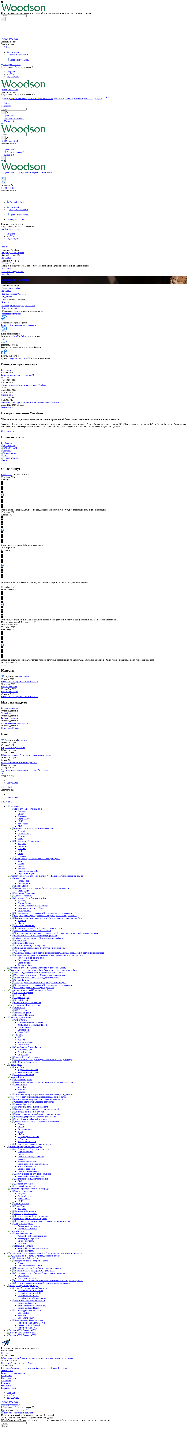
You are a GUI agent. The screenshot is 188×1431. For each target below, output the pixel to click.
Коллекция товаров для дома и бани (18, 305)
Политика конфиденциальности (19, 1413)
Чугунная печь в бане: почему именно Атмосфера (24, 770)
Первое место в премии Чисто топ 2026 (19, 681)
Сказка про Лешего (10, 728)
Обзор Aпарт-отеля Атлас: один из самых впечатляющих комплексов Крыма (37, 1358)
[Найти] (3, 19)
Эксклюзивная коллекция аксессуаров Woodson (23, 385)
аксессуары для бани (26, 325)
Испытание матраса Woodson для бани (19, 762)
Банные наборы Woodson (14, 294)
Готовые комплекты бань (13, 1373)
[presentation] (2, 463)
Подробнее (15, 308)
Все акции (6, 370)
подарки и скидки (16, 358)
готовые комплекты (11, 314)
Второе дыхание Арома (13, 252)
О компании (7, 1370)
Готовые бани (7, 325)
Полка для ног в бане (11, 288)
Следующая (12, 782)
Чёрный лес (6, 713)
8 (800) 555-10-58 (10, 39)
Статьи (4, 1353)
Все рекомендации (10, 708)
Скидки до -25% (8, 395)
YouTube (11, 74)
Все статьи (22, 740)
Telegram (11, 71)
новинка (5, 247)
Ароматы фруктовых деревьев (15, 723)
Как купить (6, 1375)
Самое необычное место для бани (17, 1363)
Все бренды (6, 443)
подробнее (6, 257)
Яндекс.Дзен (13, 76)
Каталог (5, 302)
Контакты (5, 1383)
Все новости (23, 676)
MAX (16, 336)
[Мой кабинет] (2, 146)
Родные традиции (9, 718)
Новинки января (9, 686)
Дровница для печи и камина (15, 280)
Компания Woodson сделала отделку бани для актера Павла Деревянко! (34, 1368)
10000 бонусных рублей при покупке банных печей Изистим (30, 402)
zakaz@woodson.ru (12, 64)
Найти (4, 1426)
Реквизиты (6, 1385)
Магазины (6, 1380)
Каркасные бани (9, 1388)
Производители (8, 1378)
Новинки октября (9, 691)
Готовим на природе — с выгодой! (17, 375)
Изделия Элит (8, 263)
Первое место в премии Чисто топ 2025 (19, 696)
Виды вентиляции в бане (13, 747)
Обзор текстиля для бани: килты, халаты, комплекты (26, 755)
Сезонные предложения (13, 271)
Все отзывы (6, 474)
